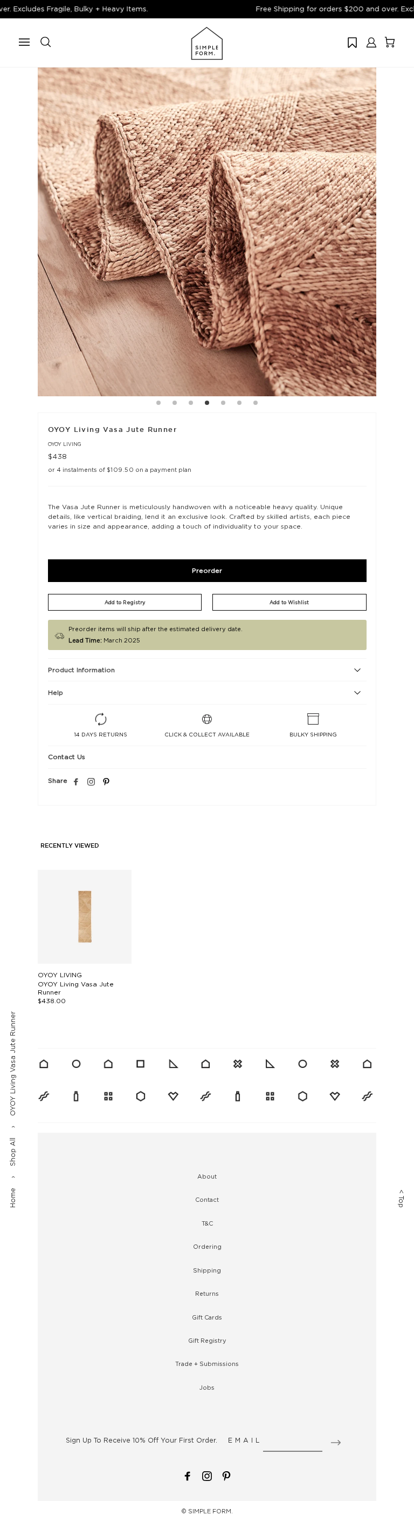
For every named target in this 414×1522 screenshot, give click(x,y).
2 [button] (174, 404)
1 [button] (158, 404)
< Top (401, 1198)
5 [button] (223, 404)
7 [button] (255, 404)
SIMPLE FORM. (210, 1511)
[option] (207, 226)
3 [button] (190, 404)
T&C (207, 1223)
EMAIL (245, 1440)
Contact (207, 1199)
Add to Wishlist (289, 602)
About (207, 1176)
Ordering (207, 1246)
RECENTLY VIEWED (69, 846)
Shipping (207, 1270)
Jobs (207, 1387)
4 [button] (207, 404)
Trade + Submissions (207, 1364)
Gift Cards (207, 1317)
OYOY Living (64, 444)
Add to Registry (125, 602)
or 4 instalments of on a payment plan (120, 469)
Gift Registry (207, 1340)
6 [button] (239, 404)
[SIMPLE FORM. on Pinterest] (226, 1475)
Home (13, 1198)
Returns (207, 1293)
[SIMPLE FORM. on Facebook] (187, 1475)
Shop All (13, 1152)
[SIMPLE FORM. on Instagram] (91, 782)
